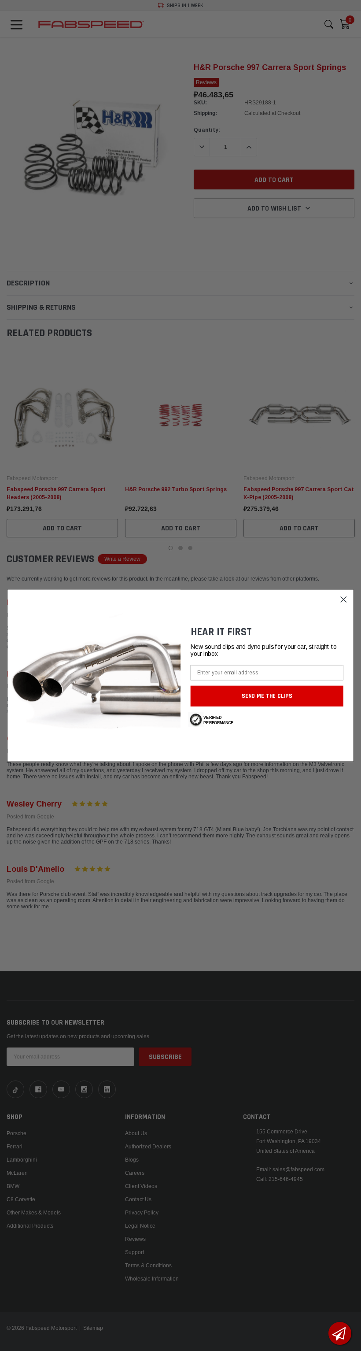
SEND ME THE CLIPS (267, 696)
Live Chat (339, 1333)
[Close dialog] (343, 599)
